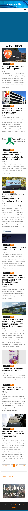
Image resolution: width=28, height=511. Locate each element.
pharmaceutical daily (14, 4)
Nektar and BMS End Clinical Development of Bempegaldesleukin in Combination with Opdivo (13, 197)
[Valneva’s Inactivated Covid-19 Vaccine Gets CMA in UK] (14, 236)
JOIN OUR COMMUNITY (8, 476)
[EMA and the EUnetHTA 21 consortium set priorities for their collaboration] (14, 420)
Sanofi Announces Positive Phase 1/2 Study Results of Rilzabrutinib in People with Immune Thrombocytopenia (12, 322)
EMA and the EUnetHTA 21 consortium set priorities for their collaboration (13, 433)
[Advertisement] (14, 27)
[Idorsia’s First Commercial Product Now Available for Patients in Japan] (14, 97)
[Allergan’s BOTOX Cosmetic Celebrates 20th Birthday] (14, 357)
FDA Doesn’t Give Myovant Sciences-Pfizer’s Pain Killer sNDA (12, 389)
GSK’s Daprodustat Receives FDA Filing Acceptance (13, 67)
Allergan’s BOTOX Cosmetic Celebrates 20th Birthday (12, 369)
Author (5, 71)
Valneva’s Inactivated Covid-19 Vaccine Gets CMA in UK (14, 248)
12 (20, 465)
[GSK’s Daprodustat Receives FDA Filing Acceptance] (14, 55)
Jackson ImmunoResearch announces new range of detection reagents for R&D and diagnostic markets (12, 155)
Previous (5, 465)
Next (24, 465)
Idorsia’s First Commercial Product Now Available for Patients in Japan (12, 110)
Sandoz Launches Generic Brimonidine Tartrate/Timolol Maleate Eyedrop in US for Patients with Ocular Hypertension (13, 279)
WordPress (15, 505)
